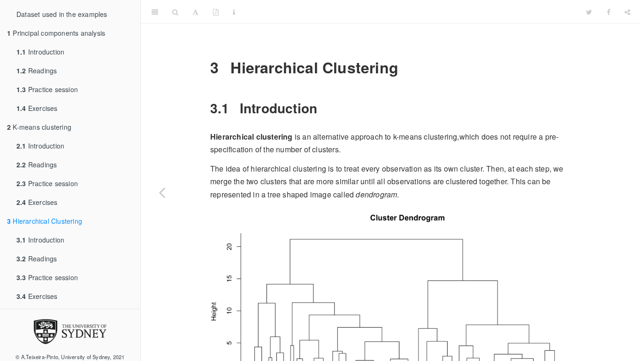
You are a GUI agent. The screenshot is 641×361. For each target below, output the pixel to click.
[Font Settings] (195, 12)
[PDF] (216, 12)
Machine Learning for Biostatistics (410, 11)
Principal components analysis (56, 33)
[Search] (175, 12)
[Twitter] (589, 12)
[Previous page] (162, 192)
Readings (36, 70)
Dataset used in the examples (61, 14)
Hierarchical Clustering (44, 221)
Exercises (37, 108)
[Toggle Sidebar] (155, 12)
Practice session (47, 89)
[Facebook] (609, 12)
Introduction (40, 51)
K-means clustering (39, 127)
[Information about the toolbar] (234, 12)
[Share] (627, 12)
